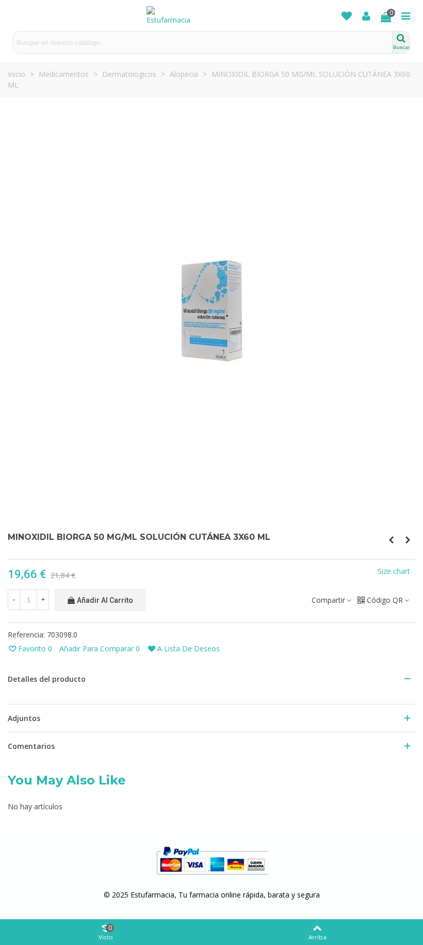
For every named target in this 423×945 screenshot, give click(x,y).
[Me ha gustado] (346, 15)
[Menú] (405, 15)
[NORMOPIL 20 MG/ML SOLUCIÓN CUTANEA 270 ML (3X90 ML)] (391, 540)
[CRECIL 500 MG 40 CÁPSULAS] (407, 540)
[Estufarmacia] (172, 15)
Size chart (394, 571)
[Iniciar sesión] (366, 15)
